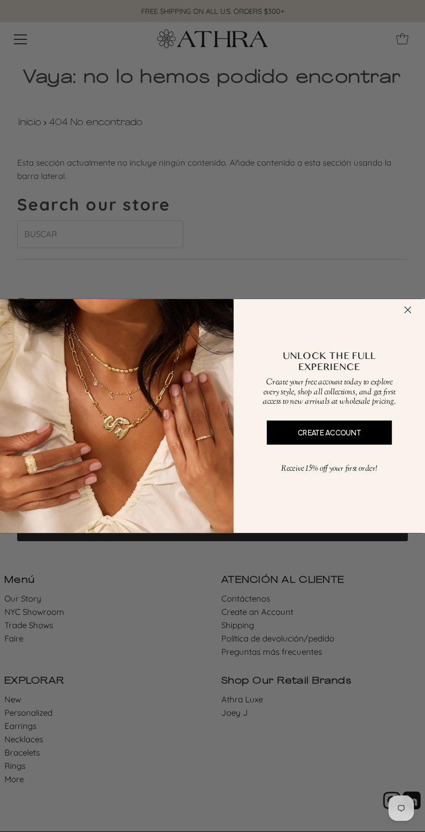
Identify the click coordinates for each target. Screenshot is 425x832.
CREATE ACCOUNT (329, 432)
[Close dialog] (408, 309)
